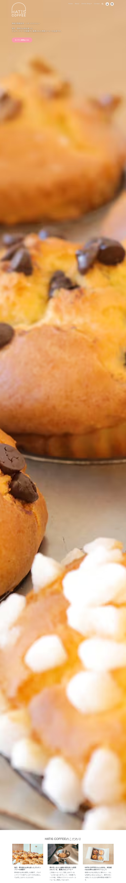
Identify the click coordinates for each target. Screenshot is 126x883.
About (77, 3)
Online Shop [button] (86, 3)
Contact (97, 3)
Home (70, 3)
